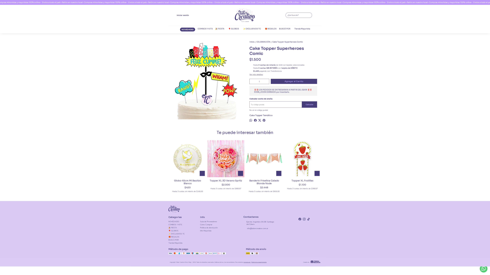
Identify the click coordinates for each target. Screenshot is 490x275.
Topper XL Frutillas (302, 180)
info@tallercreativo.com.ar (257, 228)
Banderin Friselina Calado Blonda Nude (264, 182)
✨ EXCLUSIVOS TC (252, 29)
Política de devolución (209, 227)
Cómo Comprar (206, 224)
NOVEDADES (188, 29)
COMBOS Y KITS (205, 29)
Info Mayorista (205, 231)
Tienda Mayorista (302, 29)
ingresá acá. (247, 262)
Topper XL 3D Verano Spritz (226, 180)
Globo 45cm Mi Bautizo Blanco (187, 182)
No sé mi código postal (258, 110)
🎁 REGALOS (271, 29)
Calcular (309, 104)
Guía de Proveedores (208, 221)
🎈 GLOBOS (233, 29)
